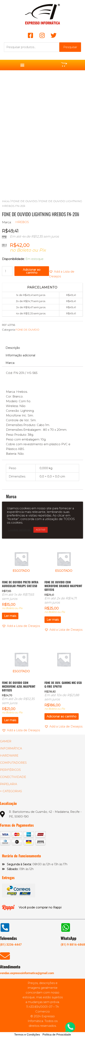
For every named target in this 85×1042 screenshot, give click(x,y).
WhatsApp (68, 938)
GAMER (5, 741)
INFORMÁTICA (11, 748)
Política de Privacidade (56, 1034)
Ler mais (10, 616)
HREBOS (22, 222)
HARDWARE (9, 755)
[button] (22, 65)
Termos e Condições (27, 1034)
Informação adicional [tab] (20, 355)
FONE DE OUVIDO (24, 201)
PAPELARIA (8, 784)
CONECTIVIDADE (13, 777)
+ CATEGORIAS (11, 791)
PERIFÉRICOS (10, 770)
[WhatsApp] (66, 927)
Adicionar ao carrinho (32, 271)
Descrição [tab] (13, 348)
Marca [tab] (10, 363)
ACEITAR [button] (40, 529)
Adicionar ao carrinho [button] (61, 716)
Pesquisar (70, 47)
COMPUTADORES (13, 762)
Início (5, 201)
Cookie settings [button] (19, 529)
